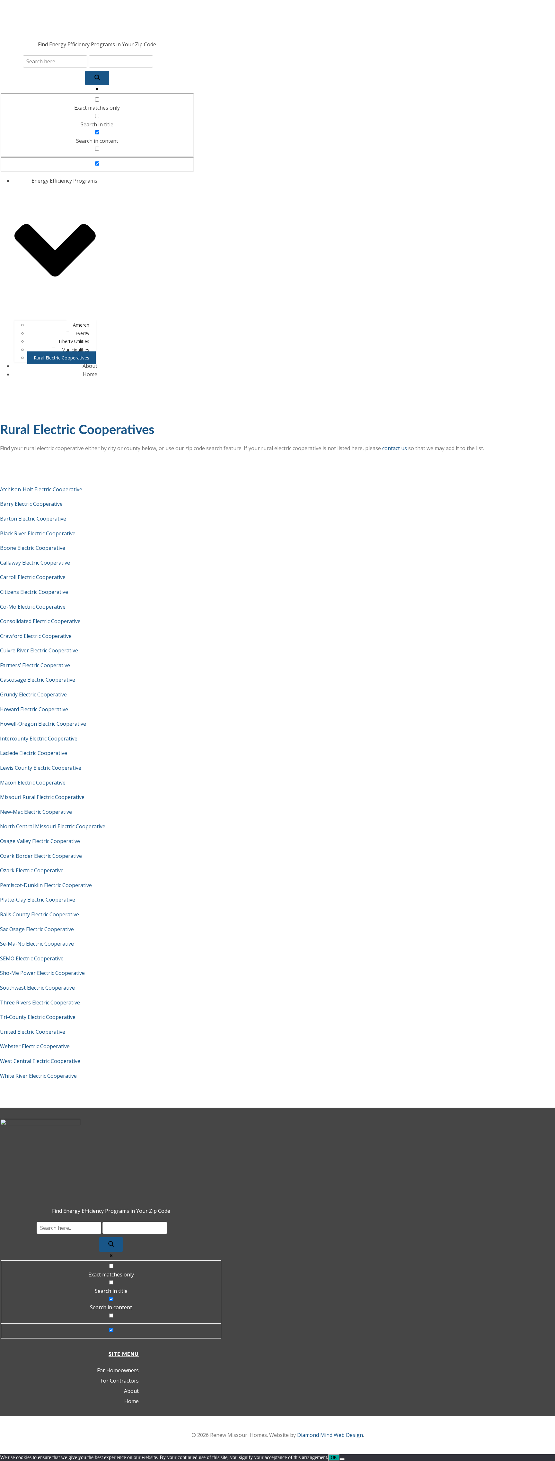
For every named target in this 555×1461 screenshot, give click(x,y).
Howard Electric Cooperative (34, 709)
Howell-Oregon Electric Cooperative (43, 723)
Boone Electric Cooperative (32, 547)
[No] (342, 1459)
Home (90, 374)
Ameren (81, 325)
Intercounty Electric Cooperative (38, 738)
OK (334, 1457)
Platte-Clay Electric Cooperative (37, 899)
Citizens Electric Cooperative (34, 591)
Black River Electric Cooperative (37, 533)
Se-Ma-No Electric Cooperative (37, 943)
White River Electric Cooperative (38, 1075)
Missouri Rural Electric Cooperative (42, 797)
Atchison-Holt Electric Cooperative (41, 489)
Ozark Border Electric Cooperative (41, 855)
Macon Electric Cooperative (33, 782)
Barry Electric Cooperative (31, 503)
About (90, 365)
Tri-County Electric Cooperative (37, 1017)
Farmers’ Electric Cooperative (35, 665)
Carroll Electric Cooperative (33, 577)
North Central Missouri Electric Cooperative (52, 826)
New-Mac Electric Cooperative (36, 811)
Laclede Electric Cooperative (33, 753)
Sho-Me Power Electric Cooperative (42, 972)
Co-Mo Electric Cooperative (33, 606)
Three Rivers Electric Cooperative (40, 1002)
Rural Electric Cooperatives (61, 358)
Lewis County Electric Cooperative (40, 767)
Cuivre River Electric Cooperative (39, 650)
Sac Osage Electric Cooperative (37, 929)
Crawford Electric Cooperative (36, 636)
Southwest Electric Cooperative (37, 987)
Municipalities (75, 350)
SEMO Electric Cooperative (32, 958)
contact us (394, 448)
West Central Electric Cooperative (40, 1061)
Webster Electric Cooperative (35, 1046)
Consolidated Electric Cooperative (40, 621)
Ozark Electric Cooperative (32, 870)
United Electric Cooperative (32, 1031)
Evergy (82, 333)
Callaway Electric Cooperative (35, 562)
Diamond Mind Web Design (330, 1434)
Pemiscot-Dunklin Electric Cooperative (46, 885)
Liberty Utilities (74, 341)
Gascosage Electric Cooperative (37, 679)
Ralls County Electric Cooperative (39, 914)
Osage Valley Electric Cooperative (40, 841)
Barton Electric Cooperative (33, 518)
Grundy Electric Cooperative (33, 694)
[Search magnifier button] (97, 78)
